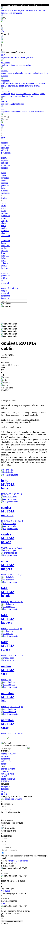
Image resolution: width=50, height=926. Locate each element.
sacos (3, 203)
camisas (41, 83)
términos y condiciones (18, 861)
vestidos (24, 83)
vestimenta (16, 111)
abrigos (4, 86)
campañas (5, 296)
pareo (17, 96)
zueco (3, 73)
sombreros (5, 93)
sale (10, 111)
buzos (3, 205)
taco (46, 73)
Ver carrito (5, 891)
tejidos (4, 83)
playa (10, 86)
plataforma (38, 73)
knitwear (21, 57)
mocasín (30, 73)
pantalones (32, 83)
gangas (4, 291)
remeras (17, 65)
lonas (13, 93)
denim (4, 65)
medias (28, 93)
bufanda (35, 93)
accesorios (12, 57)
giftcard (29, 57)
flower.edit (5, 153)
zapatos (4, 57)
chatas (9, 73)
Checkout (5, 903)
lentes (42, 93)
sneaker (4, 75)
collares (23, 96)
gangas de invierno (9, 288)
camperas (29, 86)
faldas (15, 86)
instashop (5, 298)
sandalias (17, 73)
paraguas (5, 96)
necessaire (20, 93)
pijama (37, 86)
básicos (25, 111)
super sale (5, 283)
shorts (17, 83)
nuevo (31, 111)
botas (23, 73)
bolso (11, 96)
